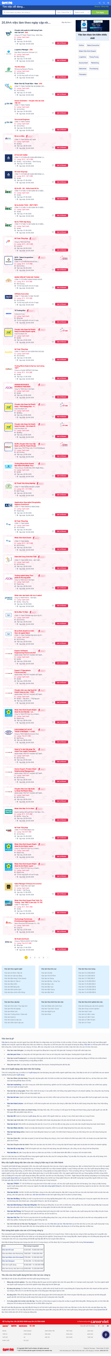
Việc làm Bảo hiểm (10, 984)
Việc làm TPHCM (13, 1183)
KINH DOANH (27, 1331)
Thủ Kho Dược (20, 67)
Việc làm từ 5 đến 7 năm (86, 1017)
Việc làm (5, 1042)
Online (81, 45)
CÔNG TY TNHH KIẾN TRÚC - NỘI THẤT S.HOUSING (27, 560)
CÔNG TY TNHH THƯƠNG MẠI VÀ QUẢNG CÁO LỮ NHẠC (29, 86)
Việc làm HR (11, 1116)
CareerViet (101, 1310)
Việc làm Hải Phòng (14, 1211)
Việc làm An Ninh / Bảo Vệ (13, 973)
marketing (95, 63)
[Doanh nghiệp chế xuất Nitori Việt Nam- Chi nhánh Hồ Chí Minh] (8, 811)
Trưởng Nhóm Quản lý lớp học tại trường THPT (29, 367)
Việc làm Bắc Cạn (47, 987)
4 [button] (39, 957)
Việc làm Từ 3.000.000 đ (86, 973)
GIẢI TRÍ (47, 1337)
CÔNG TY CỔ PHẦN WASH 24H (24, 830)
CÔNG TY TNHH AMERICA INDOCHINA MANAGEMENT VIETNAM (27, 507)
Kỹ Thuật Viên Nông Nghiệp (25, 483)
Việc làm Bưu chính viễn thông (14, 992)
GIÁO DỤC (90, 1331)
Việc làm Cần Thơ (13, 1217)
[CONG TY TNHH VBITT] (8, 903)
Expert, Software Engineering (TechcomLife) (25, 652)
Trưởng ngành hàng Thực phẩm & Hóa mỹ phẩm (24, 576)
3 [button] (34, 957)
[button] (104, 3)
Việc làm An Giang (47, 978)
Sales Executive (93, 45)
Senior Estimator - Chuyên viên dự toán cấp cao (29, 102)
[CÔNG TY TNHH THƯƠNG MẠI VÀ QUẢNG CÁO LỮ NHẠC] (8, 86)
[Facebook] (98, 1326)
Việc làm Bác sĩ (12, 1152)
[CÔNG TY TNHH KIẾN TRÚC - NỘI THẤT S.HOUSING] (8, 560)
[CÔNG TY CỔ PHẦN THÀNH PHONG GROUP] (8, 280)
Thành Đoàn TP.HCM (102, 1348)
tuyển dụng (33, 1072)
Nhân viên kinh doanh (87, 51)
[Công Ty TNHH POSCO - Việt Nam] (8, 598)
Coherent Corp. (20, 314)
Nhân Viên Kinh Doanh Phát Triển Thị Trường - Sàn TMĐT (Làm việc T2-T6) (28, 901)
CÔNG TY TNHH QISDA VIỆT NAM (25, 139)
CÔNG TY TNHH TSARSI (22, 105)
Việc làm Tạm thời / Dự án (50, 1009)
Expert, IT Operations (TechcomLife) (23, 671)
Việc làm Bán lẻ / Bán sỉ (12, 981)
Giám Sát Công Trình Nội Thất (26, 556)
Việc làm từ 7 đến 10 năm (86, 1020)
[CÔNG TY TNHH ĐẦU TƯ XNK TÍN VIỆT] (8, 297)
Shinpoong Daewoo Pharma (24, 69)
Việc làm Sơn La (68, 1224)
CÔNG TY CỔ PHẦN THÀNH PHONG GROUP (28, 279)
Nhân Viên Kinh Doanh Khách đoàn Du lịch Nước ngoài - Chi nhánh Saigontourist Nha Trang (26, 845)
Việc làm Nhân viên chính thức (51, 1006)
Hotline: (101, 1350)
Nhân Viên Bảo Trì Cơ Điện (24, 808)
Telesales (82, 74)
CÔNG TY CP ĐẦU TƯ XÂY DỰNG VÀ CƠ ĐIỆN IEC (29, 191)
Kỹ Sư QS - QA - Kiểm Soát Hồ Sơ (27, 188)
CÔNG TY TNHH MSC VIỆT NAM (25, 886)
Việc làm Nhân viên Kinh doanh (13, 1257)
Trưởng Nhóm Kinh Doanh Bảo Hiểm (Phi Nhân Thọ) (24, 464)
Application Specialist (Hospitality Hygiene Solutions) (28, 503)
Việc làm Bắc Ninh (47, 992)
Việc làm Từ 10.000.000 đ (86, 981)
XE (24, 1337)
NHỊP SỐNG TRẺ (50, 1331)
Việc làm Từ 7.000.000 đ (86, 978)
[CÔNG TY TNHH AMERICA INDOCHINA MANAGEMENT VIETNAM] (8, 505)
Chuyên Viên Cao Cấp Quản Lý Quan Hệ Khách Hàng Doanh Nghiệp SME (25, 790)
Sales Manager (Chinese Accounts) (28, 884)
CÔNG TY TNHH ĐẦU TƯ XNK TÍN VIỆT (27, 296)
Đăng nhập (105, 6)
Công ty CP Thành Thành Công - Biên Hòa (28, 35)
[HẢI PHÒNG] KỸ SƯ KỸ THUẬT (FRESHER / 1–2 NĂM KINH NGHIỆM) (25, 730)
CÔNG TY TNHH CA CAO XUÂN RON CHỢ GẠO (29, 351)
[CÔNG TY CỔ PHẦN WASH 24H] (8, 831)
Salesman (82, 68)
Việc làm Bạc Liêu (47, 984)
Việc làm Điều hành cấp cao (14, 1022)
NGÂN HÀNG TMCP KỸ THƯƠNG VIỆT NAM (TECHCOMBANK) (28, 655)
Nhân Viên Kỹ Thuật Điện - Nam (28, 83)
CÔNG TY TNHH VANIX (22, 523)
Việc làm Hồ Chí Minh (48, 976)
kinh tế (14, 1166)
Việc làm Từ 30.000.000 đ (87, 989)
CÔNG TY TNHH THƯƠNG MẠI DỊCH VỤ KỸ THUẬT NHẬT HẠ (28, 616)
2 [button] (30, 957)
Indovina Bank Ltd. (21, 334)
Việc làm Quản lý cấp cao (12, 1020)
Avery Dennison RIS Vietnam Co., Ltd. (27, 923)
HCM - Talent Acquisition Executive (24, 258)
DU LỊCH (26, 1340)
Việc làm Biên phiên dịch (12, 989)
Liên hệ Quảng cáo (65, 1350)
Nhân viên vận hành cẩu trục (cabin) (28, 595)
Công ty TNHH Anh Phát (22, 242)
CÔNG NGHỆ (27, 1334)
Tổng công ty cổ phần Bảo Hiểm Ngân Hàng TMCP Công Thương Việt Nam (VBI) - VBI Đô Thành (29, 468)
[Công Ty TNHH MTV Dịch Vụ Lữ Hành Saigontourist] (8, 713)
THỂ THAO (69, 1331)
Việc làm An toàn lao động (13, 976)
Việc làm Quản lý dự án (15, 1103)
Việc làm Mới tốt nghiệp (12, 1009)
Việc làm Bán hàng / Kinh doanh (15, 978)
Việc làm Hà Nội (46, 973)
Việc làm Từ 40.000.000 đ (87, 992)
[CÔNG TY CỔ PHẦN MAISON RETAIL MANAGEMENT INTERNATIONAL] (8, 260)
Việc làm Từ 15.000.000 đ (86, 984)
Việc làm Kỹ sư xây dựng (15, 1148)
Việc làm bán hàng (13, 1132)
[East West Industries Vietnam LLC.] (8, 52)
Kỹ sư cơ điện (19, 136)
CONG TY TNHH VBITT (22, 905)
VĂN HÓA (47, 1334)
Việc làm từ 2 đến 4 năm (86, 1014)
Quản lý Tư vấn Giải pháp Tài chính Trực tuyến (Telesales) (25, 750)
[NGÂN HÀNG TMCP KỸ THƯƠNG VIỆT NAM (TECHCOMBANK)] (8, 654)
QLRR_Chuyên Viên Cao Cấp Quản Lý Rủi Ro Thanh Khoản (25, 445)
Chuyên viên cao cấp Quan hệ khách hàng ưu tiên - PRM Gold (26, 691)
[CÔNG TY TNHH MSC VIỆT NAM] (8, 887)
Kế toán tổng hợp (21, 172)
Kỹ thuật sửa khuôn (22, 939)
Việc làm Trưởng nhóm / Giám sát (15, 1014)
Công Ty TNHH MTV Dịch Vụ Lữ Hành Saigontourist (26, 714)
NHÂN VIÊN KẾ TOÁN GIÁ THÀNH (27, 277)
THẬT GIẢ (90, 1337)
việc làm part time (13, 1054)
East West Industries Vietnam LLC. (26, 52)
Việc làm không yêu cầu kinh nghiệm (91, 1006)
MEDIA (4, 1331)
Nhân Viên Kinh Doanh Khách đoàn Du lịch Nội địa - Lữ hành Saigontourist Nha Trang (26, 711)
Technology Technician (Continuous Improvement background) (25, 920)
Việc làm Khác (46, 1014)
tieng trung (93, 57)
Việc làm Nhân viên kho (15, 1128)
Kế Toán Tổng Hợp (21, 238)
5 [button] (43, 957)
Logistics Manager (24, 49)
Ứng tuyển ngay (61, 43)
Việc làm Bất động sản (12, 987)
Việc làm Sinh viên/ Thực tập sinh (15, 1006)
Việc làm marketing (14, 1084)
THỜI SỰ (4, 1334)
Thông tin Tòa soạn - (89, 1348)
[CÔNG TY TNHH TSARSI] (8, 104)
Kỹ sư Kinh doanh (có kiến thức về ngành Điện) (24, 632)
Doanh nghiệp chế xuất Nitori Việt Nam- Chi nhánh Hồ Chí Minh (29, 812)
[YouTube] (108, 1326)
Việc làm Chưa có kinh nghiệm (88, 1009)
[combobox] (28, 12)
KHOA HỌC (69, 1334)
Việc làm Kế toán (8, 1250)
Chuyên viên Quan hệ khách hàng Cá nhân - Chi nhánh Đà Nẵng (25, 425)
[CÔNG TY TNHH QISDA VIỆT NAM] (8, 139)
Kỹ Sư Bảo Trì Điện (21, 612)
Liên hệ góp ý (90, 1350)
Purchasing (94, 68)
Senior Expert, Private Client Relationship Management (25, 770)
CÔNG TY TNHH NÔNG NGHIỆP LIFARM (27, 487)
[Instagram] (103, 1326)
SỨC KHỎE (69, 1337)
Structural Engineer (22, 119)
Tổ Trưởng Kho (20, 310)
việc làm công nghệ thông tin (51, 1186)
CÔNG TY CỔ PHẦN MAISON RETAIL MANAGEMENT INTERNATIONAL (26, 262)
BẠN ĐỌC (90, 1334)
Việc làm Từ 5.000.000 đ (86, 976)
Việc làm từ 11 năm (84, 1022)
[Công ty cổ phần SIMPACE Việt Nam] (8, 369)
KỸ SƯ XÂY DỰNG (21, 155)
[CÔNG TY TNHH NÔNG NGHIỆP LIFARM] (8, 486)
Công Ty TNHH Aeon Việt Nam (24, 389)
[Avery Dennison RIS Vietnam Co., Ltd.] (8, 922)
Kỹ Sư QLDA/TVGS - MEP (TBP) (26, 205)
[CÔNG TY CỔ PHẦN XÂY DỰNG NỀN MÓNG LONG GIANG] (8, 158)
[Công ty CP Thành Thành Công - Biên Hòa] (8, 33)
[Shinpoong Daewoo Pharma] (8, 70)
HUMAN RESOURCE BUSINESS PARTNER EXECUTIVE (22, 385)
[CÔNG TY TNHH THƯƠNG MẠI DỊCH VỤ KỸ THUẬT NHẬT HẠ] (8, 615)
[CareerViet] (99, 1321)
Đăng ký (97, 6)
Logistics (82, 57)
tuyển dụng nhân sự (13, 1178)
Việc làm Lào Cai (56, 1224)
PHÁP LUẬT (5, 1340)
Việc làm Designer (8, 1261)
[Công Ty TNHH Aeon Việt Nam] (8, 388)
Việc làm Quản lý (10, 1017)
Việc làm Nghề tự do (48, 1011)
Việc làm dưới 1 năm (85, 1011)
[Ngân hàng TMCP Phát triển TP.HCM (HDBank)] (8, 447)
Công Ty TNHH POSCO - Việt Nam (25, 598)
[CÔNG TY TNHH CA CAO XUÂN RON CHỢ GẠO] (8, 352)
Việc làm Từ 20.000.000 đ (87, 987)
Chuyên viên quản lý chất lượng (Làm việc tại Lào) (28, 31)
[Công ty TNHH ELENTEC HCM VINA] (8, 942)
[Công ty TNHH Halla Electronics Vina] (8, 732)
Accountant (83, 63)
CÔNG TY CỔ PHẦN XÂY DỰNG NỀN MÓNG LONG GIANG (30, 157)
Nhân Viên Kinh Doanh (23, 537)
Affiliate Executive (22, 294)
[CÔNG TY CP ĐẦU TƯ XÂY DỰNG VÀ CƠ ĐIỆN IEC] (8, 191)
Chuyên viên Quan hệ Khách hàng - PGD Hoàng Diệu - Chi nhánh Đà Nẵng (25, 405)
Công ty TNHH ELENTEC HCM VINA (26, 941)
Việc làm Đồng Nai (30, 1205)
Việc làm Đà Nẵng (13, 1198)
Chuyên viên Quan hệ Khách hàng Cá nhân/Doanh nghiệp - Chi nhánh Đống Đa (25, 330)
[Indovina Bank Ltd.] (8, 332)
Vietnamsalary (88, 1242)
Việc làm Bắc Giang (48, 989)
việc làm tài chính (39, 1194)
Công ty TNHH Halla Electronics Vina (26, 734)
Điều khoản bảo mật (78, 1350)
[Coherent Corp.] (8, 313)
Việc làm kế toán (13, 1097)
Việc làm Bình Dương (14, 1205)
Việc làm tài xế (12, 1124)
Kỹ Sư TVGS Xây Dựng (23, 222)
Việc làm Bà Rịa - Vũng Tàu (50, 981)
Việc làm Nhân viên (11, 1011)
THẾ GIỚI (5, 1337)
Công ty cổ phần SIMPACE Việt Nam (26, 370)
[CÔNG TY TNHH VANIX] (8, 524)
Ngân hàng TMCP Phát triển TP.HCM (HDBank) (30, 448)
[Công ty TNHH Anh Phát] (8, 241)
